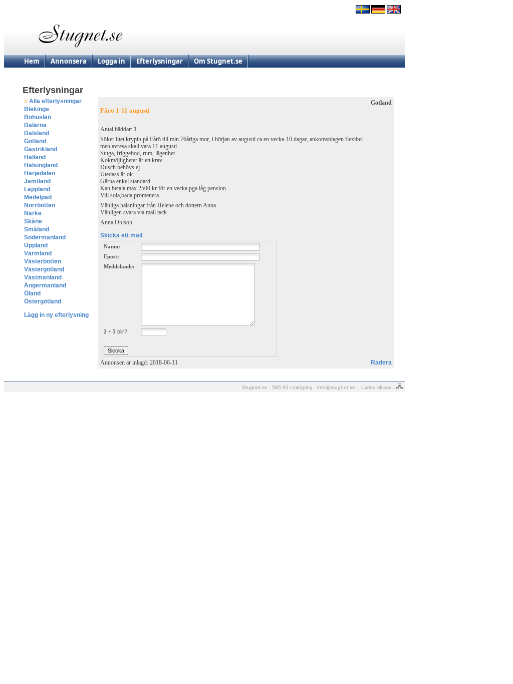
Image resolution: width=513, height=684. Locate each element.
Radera (381, 362)
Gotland (35, 141)
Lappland (37, 189)
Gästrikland (40, 149)
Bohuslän (37, 117)
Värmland (38, 253)
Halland (35, 157)
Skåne (33, 221)
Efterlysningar (159, 61)
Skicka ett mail (121, 235)
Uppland (36, 245)
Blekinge (36, 109)
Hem (32, 61)
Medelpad (38, 197)
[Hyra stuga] (363, 12)
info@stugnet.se (336, 387)
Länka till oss (376, 387)
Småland (36, 229)
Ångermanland (45, 285)
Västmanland (43, 277)
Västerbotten (42, 261)
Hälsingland (41, 165)
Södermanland (45, 237)
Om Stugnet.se (218, 61)
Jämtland (37, 181)
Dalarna (35, 125)
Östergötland (42, 301)
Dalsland (36, 133)
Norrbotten (39, 205)
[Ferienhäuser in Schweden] (378, 12)
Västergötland (44, 269)
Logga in (111, 61)
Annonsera (69, 61)
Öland (32, 293)
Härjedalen (39, 173)
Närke (33, 213)
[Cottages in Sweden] (394, 12)
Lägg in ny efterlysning (56, 314)
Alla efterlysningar (55, 101)
